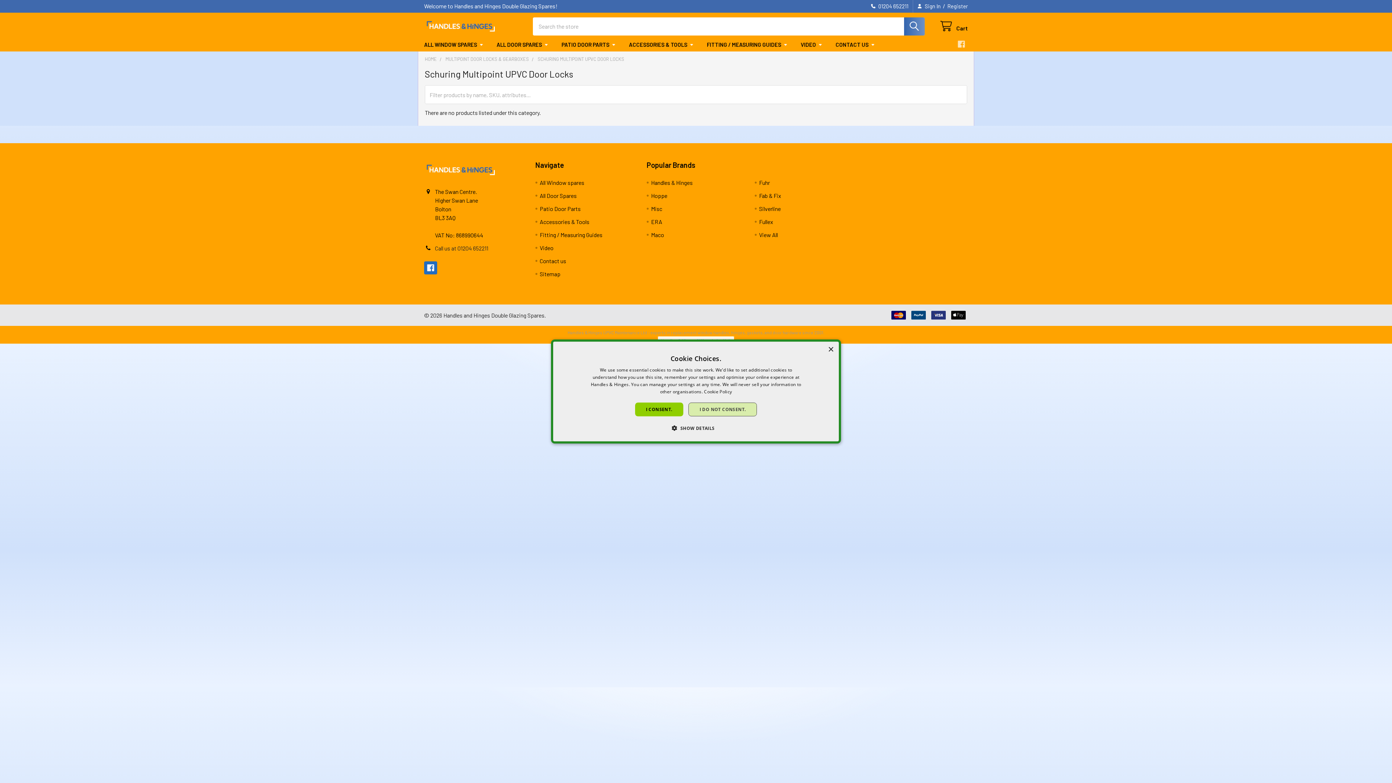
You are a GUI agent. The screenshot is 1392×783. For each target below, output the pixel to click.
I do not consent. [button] (723, 409)
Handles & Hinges (672, 182)
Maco (657, 234)
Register (957, 6)
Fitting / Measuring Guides (744, 44)
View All (768, 234)
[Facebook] (961, 44)
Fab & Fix (770, 195)
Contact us (852, 44)
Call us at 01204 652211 (461, 248)
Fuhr (764, 182)
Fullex (766, 221)
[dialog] (696, 392)
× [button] (830, 349)
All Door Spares (519, 44)
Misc (656, 208)
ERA (656, 221)
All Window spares (450, 44)
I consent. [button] (659, 409)
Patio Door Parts (585, 44)
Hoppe (659, 195)
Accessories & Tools (658, 44)
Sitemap (550, 273)
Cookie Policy (718, 391)
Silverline (770, 208)
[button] (695, 427)
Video (808, 44)
